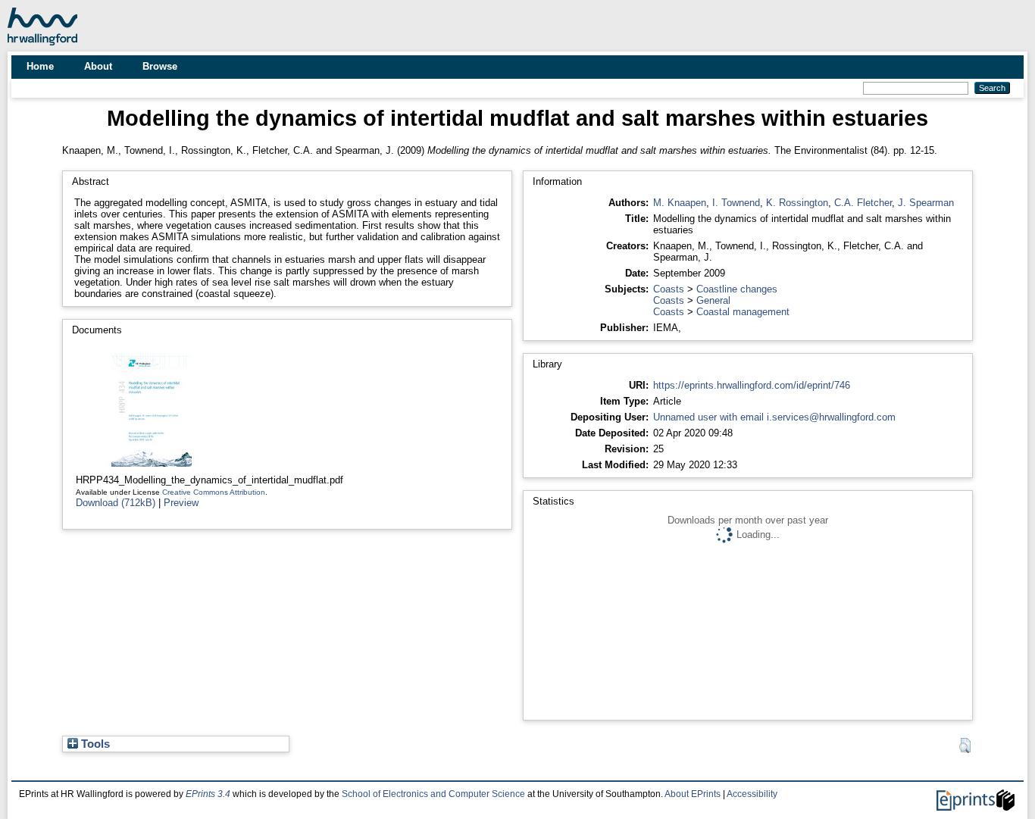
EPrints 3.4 (208, 794)
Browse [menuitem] (159, 66)
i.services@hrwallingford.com (831, 417)
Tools (94, 744)
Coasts (668, 289)
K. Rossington (797, 202)
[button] (965, 745)
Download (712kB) (115, 502)
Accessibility (752, 794)
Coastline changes (736, 289)
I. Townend (736, 202)
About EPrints (692, 794)
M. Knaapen (679, 202)
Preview (181, 502)
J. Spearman (926, 202)
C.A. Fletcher (863, 202)
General (713, 300)
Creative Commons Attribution (213, 492)
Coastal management (743, 311)
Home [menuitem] (40, 66)
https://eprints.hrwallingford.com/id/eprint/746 (751, 385)
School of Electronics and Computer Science (433, 794)
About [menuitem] (98, 66)
